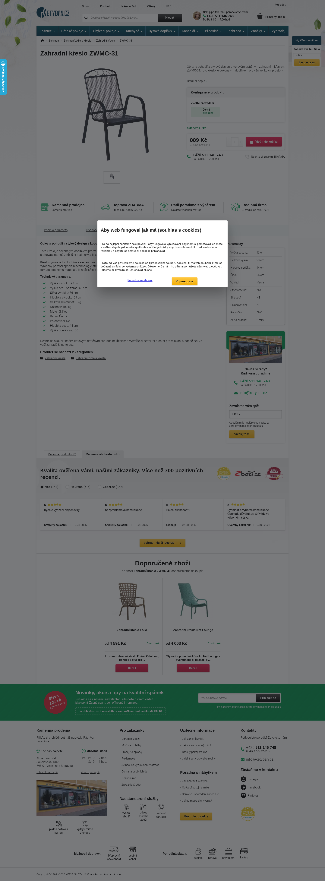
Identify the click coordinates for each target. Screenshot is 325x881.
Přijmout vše (184, 281)
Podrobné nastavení (140, 280)
